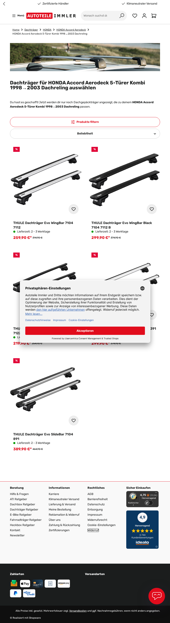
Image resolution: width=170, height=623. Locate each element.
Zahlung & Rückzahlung (64, 525)
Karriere (54, 494)
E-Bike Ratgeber (21, 514)
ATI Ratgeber (18, 499)
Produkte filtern (87, 122)
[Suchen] (122, 16)
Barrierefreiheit (97, 499)
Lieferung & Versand (62, 504)
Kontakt (15, 530)
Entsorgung (95, 509)
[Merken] (74, 209)
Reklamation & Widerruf (64, 514)
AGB (90, 494)
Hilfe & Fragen (19, 494)
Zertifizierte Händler (55, 3)
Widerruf (93, 530)
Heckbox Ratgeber (22, 525)
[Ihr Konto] (144, 15)
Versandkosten (78, 610)
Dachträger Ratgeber (24, 509)
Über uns (55, 520)
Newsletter (17, 535)
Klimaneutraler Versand (142, 3)
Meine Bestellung (60, 509)
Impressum (94, 514)
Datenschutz (96, 504)
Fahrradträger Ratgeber (25, 520)
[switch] (149, 502)
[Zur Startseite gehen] (52, 16)
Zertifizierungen (59, 530)
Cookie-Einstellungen (101, 525)
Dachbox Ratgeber (22, 504)
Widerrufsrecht (97, 520)
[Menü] (156, 493)
